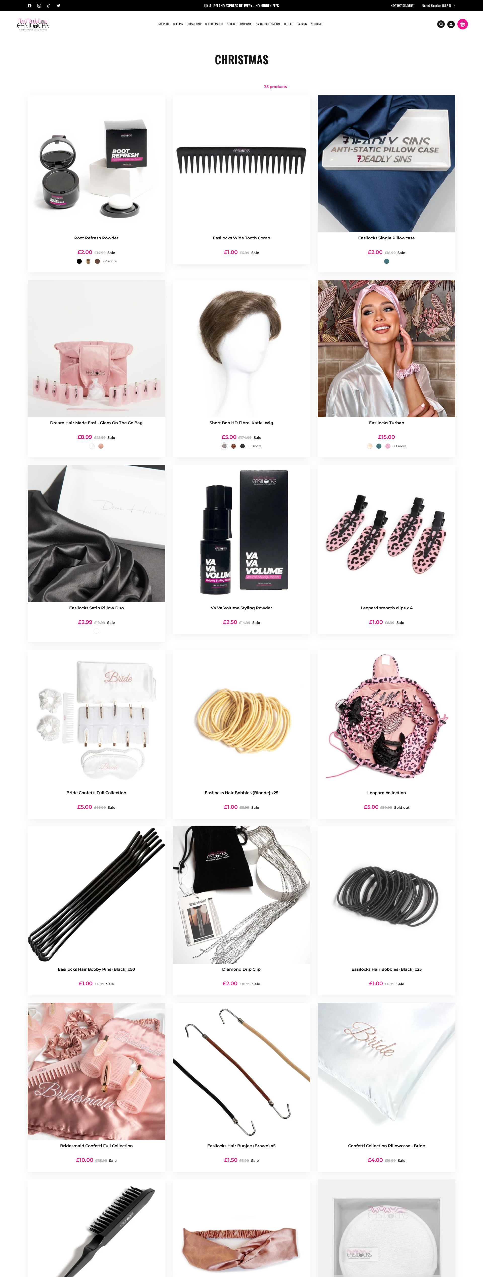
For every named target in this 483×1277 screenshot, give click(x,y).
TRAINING (301, 24)
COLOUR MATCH (214, 24)
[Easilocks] (33, 24)
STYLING (231, 24)
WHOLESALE (317, 24)
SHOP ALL (164, 24)
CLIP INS (178, 24)
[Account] (451, 24)
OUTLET (288, 24)
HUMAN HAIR (194, 24)
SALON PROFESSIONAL (268, 24)
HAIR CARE (246, 24)
